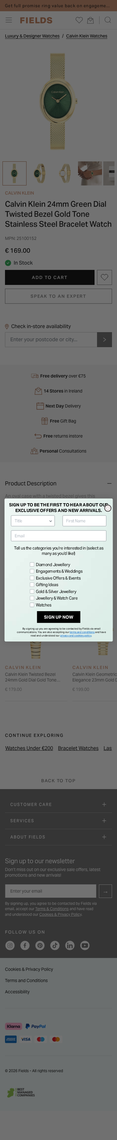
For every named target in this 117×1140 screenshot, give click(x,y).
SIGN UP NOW (58, 617)
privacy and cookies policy (75, 635)
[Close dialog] (108, 508)
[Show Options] (50, 521)
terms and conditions (82, 632)
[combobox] (31, 521)
